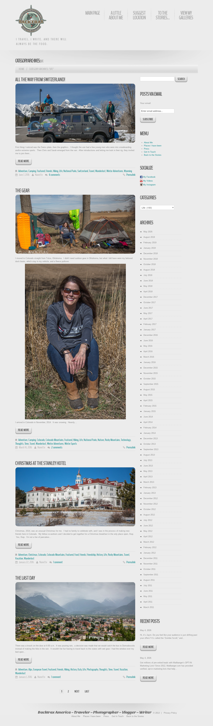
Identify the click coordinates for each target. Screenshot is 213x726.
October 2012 (149, 509)
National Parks (70, 171)
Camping (32, 171)
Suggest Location (139, 15)
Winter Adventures (114, 171)
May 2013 (147, 471)
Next (77, 691)
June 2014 (148, 417)
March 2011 (148, 607)
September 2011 (150, 574)
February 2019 (149, 242)
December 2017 (150, 297)
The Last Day (25, 578)
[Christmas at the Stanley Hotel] (75, 496)
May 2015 (147, 395)
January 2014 (149, 433)
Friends (49, 171)
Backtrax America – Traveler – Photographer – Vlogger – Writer (94, 712)
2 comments (56, 447)
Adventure (22, 171)
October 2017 (149, 302)
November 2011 (150, 564)
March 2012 (148, 542)
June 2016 (148, 340)
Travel (91, 171)
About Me (148, 142)
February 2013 (149, 487)
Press (146, 149)
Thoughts (19, 444)
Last (87, 691)
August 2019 (149, 237)
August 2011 (149, 580)
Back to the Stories (152, 155)
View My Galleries (186, 15)
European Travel (40, 669)
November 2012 (150, 504)
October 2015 (149, 378)
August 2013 (149, 455)
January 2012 (149, 553)
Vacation (19, 558)
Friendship (91, 555)
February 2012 (149, 547)
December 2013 (150, 438)
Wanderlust (100, 171)
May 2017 (147, 313)
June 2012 (148, 525)
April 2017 (147, 319)
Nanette (39, 175)
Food (77, 555)
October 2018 (149, 264)
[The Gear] (75, 224)
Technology (126, 440)
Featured (41, 171)
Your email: (145, 103)
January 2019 (149, 248)
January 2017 (149, 329)
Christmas (32, 555)
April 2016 (147, 351)
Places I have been (152, 145)
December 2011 (150, 558)
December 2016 (150, 335)
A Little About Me (116, 15)
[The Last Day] (75, 611)
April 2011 (147, 602)
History (100, 555)
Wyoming (128, 171)
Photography (92, 669)
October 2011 (149, 569)
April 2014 (147, 422)
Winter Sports (71, 444)
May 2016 (147, 346)
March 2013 (148, 482)
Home (21, 69)
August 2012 (149, 515)
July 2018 (147, 275)
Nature (101, 440)
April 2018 (147, 291)
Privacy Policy (170, 713)
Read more (23, 161)
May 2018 (147, 286)
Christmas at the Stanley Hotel (40, 463)
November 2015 (150, 373)
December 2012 (150, 498)
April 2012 (147, 536)
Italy (80, 669)
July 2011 (147, 585)
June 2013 (148, 466)
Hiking (55, 171)
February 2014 (149, 427)
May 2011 (147, 596)
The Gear (22, 190)
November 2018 (150, 259)
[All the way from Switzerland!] (75, 113)
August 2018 (149, 270)
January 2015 (149, 411)
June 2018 (148, 280)
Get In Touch (150, 152)
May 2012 (147, 531)
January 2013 (149, 493)
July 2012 (147, 520)
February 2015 (149, 406)
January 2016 (149, 362)
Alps (30, 669)
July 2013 (147, 460)
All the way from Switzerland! (40, 79)
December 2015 (150, 368)
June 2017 (148, 308)
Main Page (92, 13)
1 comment (58, 562)
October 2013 (149, 444)
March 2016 (148, 357)
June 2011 (148, 591)
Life (61, 171)
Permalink (130, 175)
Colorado (41, 440)
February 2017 (149, 324)
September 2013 (150, 449)
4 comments (54, 175)
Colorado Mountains (54, 440)
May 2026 (147, 231)
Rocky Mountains (112, 440)
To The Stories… (162, 15)
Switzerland (82, 171)
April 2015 (147, 400)
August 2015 (149, 389)
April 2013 (147, 476)
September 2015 (150, 384)
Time (26, 444)
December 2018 (150, 253)
